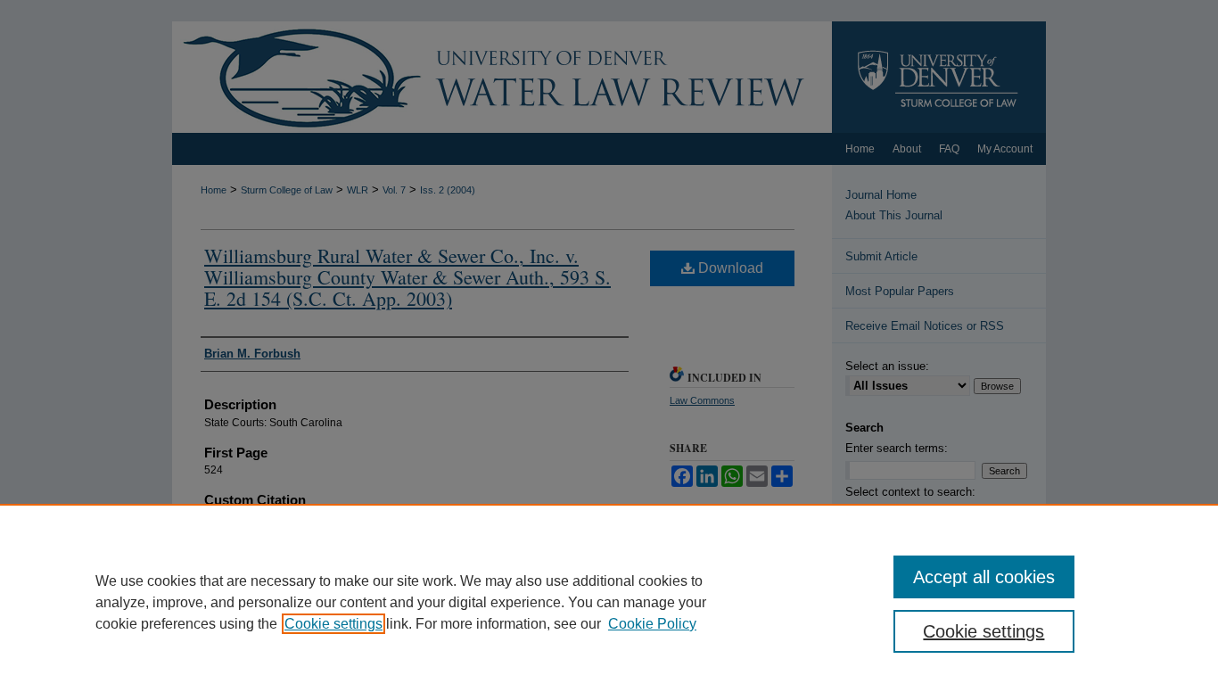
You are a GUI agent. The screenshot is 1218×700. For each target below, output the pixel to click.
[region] (609, 602)
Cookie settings (333, 623)
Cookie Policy (652, 623)
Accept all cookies (984, 577)
